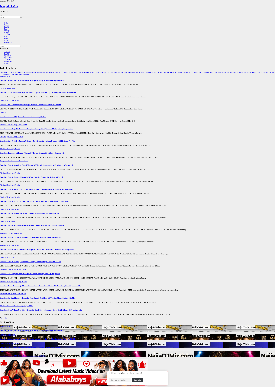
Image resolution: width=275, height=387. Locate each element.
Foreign (7, 31)
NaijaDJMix (9, 6)
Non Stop (14, 282)
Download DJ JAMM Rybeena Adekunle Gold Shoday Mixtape (23, 117)
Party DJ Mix (15, 100)
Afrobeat (7, 52)
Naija (6, 23)
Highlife (3, 137)
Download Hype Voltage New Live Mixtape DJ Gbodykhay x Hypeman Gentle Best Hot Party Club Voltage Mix (41, 310)
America (3, 294)
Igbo (8, 137)
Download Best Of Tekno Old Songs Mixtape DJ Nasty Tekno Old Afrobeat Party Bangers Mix (34, 201)
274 (6, 318)
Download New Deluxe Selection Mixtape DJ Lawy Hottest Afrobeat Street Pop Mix (30, 105)
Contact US (8, 42)
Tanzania (7, 34)
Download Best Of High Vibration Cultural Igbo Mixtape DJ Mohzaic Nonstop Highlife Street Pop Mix (37, 141)
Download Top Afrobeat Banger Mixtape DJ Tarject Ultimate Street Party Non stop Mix (32, 153)
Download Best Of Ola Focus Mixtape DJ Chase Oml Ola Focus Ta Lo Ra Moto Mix (30, 237)
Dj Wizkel (7, 56)
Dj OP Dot (8, 61)
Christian (3, 88)
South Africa (23, 161)
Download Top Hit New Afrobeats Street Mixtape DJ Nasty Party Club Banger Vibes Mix (32, 80)
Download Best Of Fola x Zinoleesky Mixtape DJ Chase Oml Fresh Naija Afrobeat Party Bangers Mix (37, 249)
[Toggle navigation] (1, 15)
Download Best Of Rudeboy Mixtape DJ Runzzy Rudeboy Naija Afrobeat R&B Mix (30, 262)
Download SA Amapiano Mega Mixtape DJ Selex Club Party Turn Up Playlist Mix (30, 274)
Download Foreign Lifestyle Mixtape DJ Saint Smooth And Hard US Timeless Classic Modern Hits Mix (37, 298)
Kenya (6, 32)
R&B (12, 257)
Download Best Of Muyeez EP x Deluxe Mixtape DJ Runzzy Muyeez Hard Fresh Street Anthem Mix (36, 189)
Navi (6, 40)
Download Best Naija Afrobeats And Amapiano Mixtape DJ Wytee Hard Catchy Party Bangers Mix (36, 129)
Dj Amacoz (8, 57)
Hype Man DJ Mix (13, 306)
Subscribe (137, 380)
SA (5, 29)
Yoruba (12, 221)
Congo (6, 38)
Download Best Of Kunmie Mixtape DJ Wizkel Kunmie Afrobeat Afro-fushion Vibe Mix (32, 225)
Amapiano (7, 59)
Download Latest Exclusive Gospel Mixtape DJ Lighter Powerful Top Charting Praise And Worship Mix (38, 92)
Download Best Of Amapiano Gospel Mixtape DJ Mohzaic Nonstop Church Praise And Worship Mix (36, 165)
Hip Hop (9, 294)
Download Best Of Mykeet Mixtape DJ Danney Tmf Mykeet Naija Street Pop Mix (30, 213)
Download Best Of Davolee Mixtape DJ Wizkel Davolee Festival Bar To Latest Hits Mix (31, 177)
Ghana (6, 25)
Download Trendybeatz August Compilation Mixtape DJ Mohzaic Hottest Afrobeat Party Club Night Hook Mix (40, 286)
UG (5, 36)
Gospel (6, 27)
